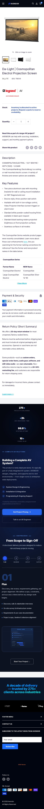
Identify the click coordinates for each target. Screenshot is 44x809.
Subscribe (10, 746)
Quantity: (6, 121)
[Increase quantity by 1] (28, 121)
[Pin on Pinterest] (31, 147)
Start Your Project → (22, 661)
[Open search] (33, 4)
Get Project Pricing (20, 512)
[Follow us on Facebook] (3, 779)
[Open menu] (3, 3)
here (25, 242)
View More (22, 283)
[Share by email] (40, 147)
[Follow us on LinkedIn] (8, 779)
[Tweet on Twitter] (35, 147)
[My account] (36, 4)
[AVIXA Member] (22, 765)
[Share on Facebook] (27, 147)
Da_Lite (5, 79)
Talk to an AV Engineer (22, 520)
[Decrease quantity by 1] (13, 121)
